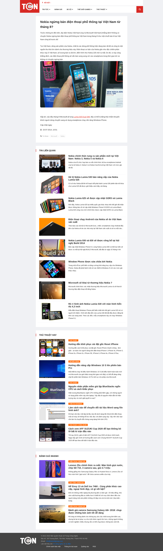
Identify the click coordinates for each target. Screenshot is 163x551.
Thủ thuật (100, 9)
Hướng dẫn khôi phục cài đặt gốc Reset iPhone (93, 344)
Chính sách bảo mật (53, 546)
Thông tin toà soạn (70, 546)
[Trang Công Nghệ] (28, 540)
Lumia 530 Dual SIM (82, 117)
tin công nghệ (58, 544)
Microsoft (54, 136)
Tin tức (45, 9)
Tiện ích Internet (76, 403)
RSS (94, 546)
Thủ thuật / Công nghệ (78, 425)
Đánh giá (58, 9)
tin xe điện (67, 544)
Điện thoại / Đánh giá (77, 461)
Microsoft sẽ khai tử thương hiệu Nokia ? (90, 283)
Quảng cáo (85, 546)
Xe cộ (69, 9)
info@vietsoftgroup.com (54, 541)
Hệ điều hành (74, 361)
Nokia (63, 136)
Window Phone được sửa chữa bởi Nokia (90, 261)
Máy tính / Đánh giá (77, 482)
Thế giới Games (83, 9)
